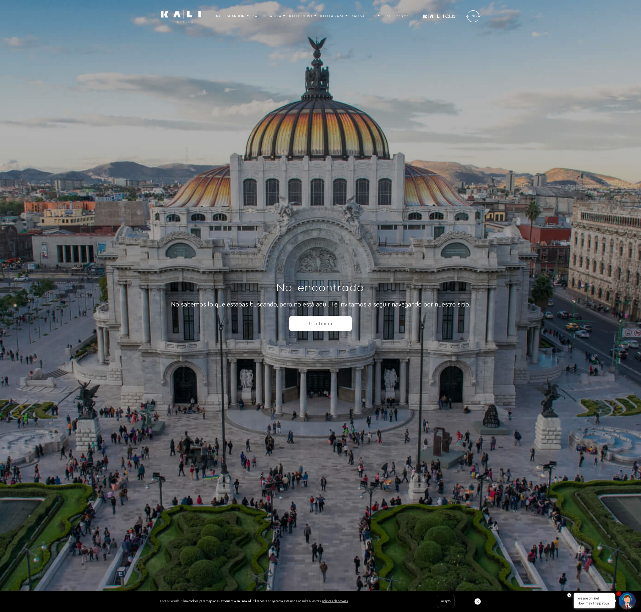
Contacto (401, 16)
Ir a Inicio (321, 323)
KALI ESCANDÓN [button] (231, 16)
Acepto (445, 601)
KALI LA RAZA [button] (332, 16)
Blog (387, 16)
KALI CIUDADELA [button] (267, 16)
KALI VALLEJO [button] (364, 16)
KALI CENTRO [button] (301, 16)
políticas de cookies (335, 601)
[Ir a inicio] (181, 16)
